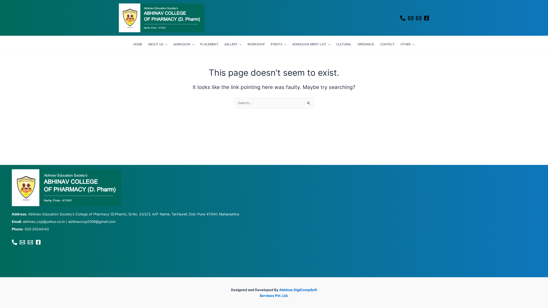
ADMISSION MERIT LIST (309, 44)
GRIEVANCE (365, 44)
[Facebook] (426, 18)
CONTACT (387, 44)
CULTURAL (343, 44)
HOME (137, 44)
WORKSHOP (256, 44)
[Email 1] (410, 18)
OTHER (406, 44)
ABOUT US (155, 44)
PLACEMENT (209, 44)
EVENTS (276, 44)
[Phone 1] (402, 18)
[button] (165, 44)
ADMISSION (181, 44)
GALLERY (230, 44)
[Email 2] (418, 18)
